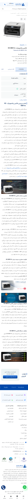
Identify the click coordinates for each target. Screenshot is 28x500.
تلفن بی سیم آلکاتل (7, 476)
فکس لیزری (13, 13)
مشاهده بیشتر (24, 483)
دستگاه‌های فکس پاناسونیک (13, 168)
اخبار (26, 435)
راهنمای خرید (10, 408)
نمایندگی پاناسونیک (23, 473)
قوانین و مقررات (9, 413)
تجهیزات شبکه (23, 411)
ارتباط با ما (24, 427)
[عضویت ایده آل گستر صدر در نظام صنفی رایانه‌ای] (4, 459)
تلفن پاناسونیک (7, 473)
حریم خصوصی (10, 411)
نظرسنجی (11, 416)
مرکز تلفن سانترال (23, 408)
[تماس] (3, 487)
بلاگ (26, 430)
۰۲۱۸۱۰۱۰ (16, 454)
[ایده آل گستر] (21, 466)
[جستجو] (3, 9)
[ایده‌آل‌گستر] (20, 4)
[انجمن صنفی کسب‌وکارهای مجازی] (24, 459)
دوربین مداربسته (23, 419)
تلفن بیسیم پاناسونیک (22, 475)
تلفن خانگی (24, 416)
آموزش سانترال (23, 438)
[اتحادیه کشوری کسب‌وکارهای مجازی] (10, 459)
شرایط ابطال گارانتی (9, 419)
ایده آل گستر (23, 13)
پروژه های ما (24, 433)
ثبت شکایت (10, 422)
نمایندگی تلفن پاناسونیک (12, 478)
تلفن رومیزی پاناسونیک (12, 475)
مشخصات (21, 69)
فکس (18, 13)
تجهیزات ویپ (23, 413)
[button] (11, 497)
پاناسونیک (22, 45)
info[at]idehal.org (17, 451)
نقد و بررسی (11, 69)
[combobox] (15, 9)
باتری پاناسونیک (15, 476)
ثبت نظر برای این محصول (11, 376)
